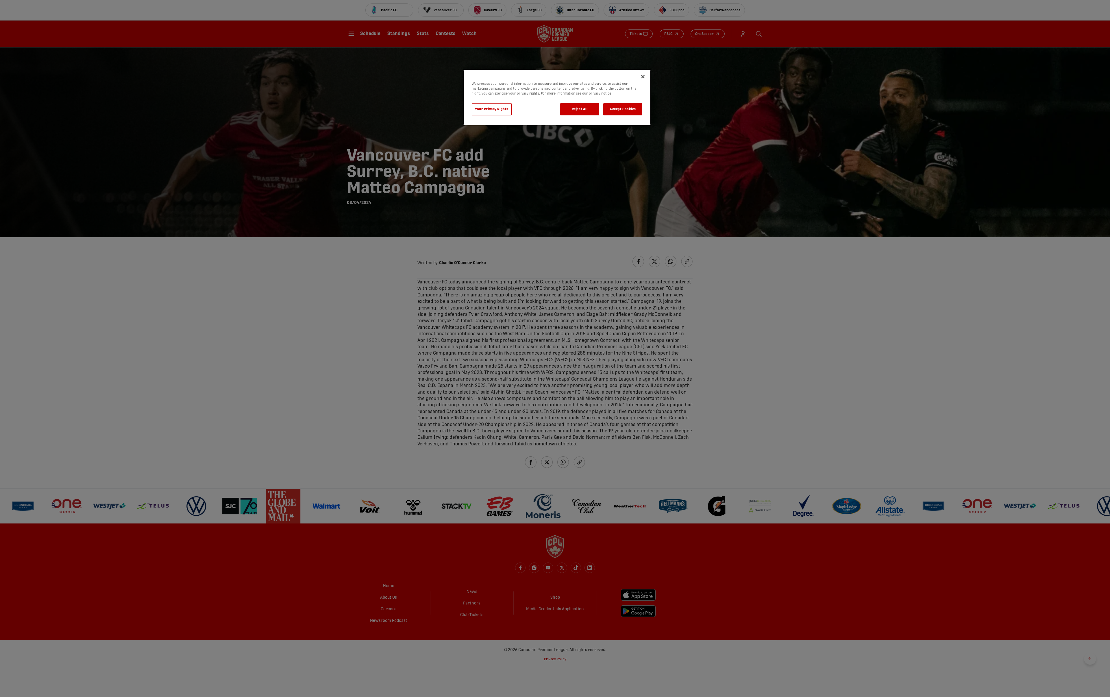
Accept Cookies (623, 109)
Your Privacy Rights (491, 109)
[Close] (643, 76)
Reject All (580, 109)
